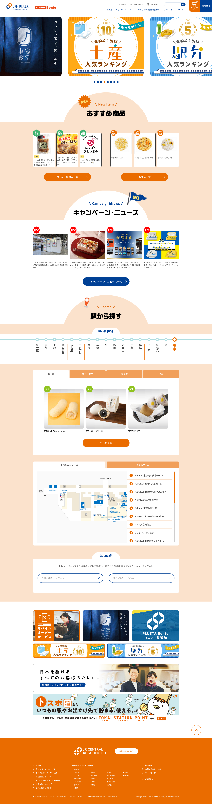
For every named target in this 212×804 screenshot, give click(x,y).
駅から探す (149, 9)
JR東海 (148, 778)
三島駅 (93, 772)
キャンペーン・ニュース (125, 9)
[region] (151, 506)
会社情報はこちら (126, 751)
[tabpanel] (106, 46)
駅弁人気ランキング (44, 788)
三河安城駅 (111, 775)
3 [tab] (101, 82)
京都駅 (125, 772)
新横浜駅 (77, 778)
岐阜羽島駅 (111, 782)
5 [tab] (108, 82)
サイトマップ (150, 773)
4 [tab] (104, 82)
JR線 (76, 788)
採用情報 (122, 4)
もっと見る (106, 443)
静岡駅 (93, 778)
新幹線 (76, 769)
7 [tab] (114, 82)
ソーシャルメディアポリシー (58, 797)
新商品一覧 (145, 177)
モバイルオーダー (174, 9)
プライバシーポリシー (76, 797)
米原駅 (109, 785)
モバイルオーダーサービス (46, 773)
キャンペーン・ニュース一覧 (106, 281)
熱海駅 (76, 785)
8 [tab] (117, 82)
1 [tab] (94, 82)
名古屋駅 (110, 778)
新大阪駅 (126, 775)
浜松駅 (93, 785)
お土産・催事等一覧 (67, 177)
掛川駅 (93, 782)
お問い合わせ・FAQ (136, 4)
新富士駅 (94, 775)
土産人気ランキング (44, 784)
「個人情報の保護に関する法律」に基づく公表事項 (101, 797)
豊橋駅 (109, 772)
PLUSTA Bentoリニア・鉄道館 (48, 780)
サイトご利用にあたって (40, 797)
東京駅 (76, 772)
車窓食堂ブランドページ (45, 776)
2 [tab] (98, 82)
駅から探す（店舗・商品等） (83, 765)
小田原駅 (77, 782)
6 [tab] (111, 82)
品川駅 (76, 775)
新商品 (109, 9)
